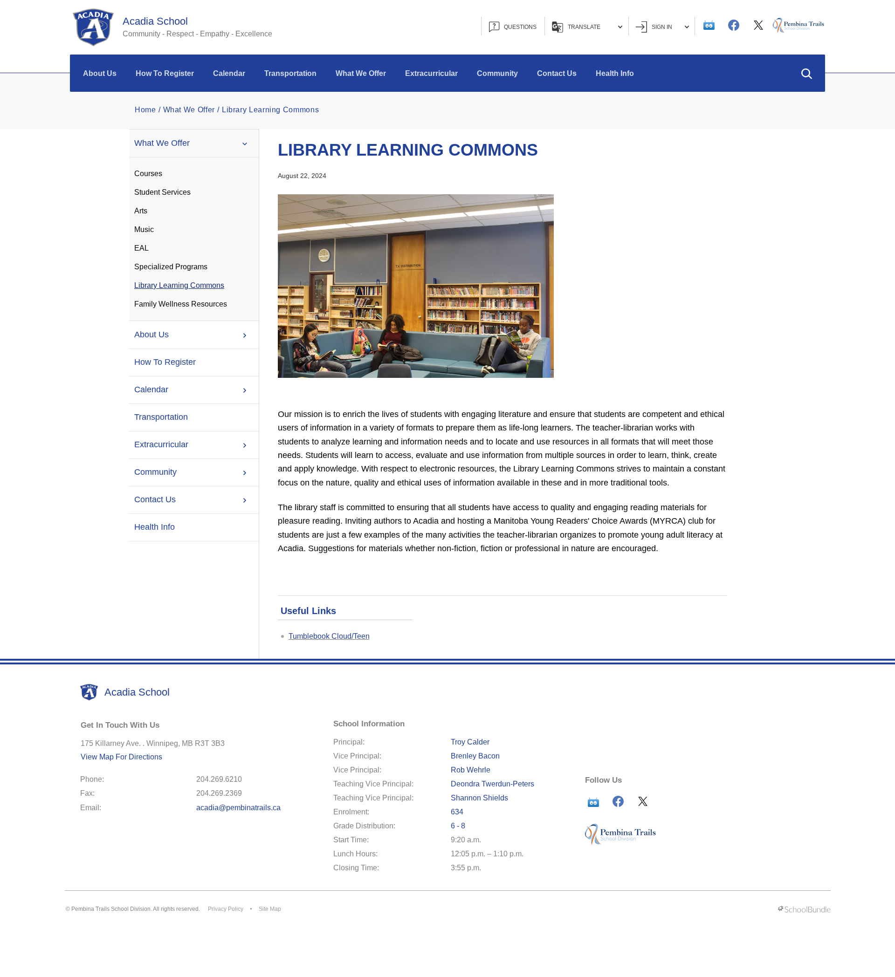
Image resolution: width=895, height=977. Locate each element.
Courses (148, 174)
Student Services (162, 192)
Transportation (290, 73)
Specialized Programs (170, 267)
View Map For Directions (121, 757)
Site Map (270, 909)
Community (497, 73)
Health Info (615, 73)
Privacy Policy (225, 909)
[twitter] (758, 25)
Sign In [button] (662, 27)
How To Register (165, 73)
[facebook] (733, 25)
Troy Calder (470, 742)
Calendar (229, 73)
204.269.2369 (219, 793)
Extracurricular (431, 73)
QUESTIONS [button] (520, 27)
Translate (584, 27)
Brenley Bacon (475, 756)
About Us (100, 73)
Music (144, 229)
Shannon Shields (479, 798)
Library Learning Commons (179, 285)
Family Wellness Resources (180, 304)
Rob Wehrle (470, 770)
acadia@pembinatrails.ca (238, 808)
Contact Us (557, 73)
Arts (140, 211)
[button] (806, 73)
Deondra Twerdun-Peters (492, 784)
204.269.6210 (219, 779)
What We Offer (361, 73)
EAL (141, 248)
